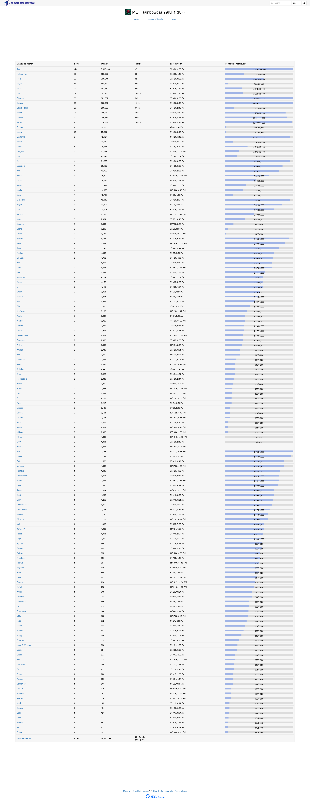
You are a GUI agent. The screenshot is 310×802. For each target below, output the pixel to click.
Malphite (20, 209)
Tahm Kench (22, 509)
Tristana (20, 98)
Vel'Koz (20, 214)
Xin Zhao (21, 557)
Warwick (20, 519)
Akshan (20, 698)
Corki (19, 267)
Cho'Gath (21, 664)
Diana (19, 654)
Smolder (20, 640)
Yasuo (19, 301)
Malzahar (21, 359)
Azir (18, 727)
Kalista (20, 296)
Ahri (18, 170)
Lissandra (21, 165)
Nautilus (20, 470)
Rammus (20, 340)
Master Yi (21, 136)
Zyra (18, 393)
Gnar (19, 717)
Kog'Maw (21, 311)
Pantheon (21, 630)
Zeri (18, 161)
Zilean (19, 383)
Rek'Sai (20, 562)
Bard (19, 495)
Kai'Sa (19, 141)
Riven (19, 436)
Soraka (20, 103)
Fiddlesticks (22, 378)
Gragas (20, 407)
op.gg (136, 19)
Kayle (19, 315)
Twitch (19, 233)
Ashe (19, 88)
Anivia (19, 345)
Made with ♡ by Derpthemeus (136, 791)
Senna (19, 732)
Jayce (19, 490)
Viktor (19, 625)
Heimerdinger (22, 335)
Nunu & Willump (24, 645)
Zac (18, 669)
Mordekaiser (22, 475)
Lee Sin (20, 688)
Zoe (18, 262)
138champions (24, 738)
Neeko (19, 190)
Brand (19, 388)
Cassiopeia (22, 601)
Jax (18, 659)
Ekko (19, 272)
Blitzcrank (21, 199)
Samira (20, 708)
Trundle (20, 417)
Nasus (19, 185)
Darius (19, 649)
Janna (19, 175)
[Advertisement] (155, 41)
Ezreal (19, 112)
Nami (19, 219)
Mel (18, 524)
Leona (19, 228)
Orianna (20, 224)
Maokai (20, 412)
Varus (19, 122)
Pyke (19, 403)
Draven (20, 456)
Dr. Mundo (21, 257)
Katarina (20, 693)
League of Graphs (155, 19)
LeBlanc (20, 596)
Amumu (20, 349)
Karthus (20, 253)
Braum (19, 291)
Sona (19, 194)
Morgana (20, 151)
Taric (19, 461)
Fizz (18, 398)
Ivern (19, 451)
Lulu (18, 156)
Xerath (19, 587)
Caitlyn (20, 117)
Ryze (19, 620)
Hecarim (20, 238)
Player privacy (181, 791)
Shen (19, 374)
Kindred (20, 320)
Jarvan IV (21, 528)
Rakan (19, 533)
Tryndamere (22, 611)
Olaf (18, 306)
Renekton (21, 722)
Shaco (19, 674)
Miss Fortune (22, 107)
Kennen (20, 678)
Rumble (20, 582)
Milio (19, 616)
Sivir (19, 441)
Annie (19, 591)
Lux (18, 93)
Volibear (20, 466)
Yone (19, 446)
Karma (19, 480)
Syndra (20, 543)
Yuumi (19, 132)
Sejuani (20, 548)
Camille (20, 325)
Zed (18, 606)
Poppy (19, 635)
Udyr (19, 538)
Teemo (20, 330)
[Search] (304, 3)
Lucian (20, 180)
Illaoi (19, 248)
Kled (19, 703)
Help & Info (158, 791)
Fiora (19, 78)
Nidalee (20, 432)
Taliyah (20, 553)
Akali (19, 364)
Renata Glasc (22, 504)
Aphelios (20, 369)
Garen (19, 577)
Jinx (18, 354)
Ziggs (19, 282)
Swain (19, 422)
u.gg (174, 19)
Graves (20, 514)
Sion (19, 572)
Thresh (20, 127)
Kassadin (21, 277)
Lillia (19, 485)
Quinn (19, 146)
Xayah (19, 204)
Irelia (19, 243)
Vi (18, 286)
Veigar (19, 427)
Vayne (19, 83)
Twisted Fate (22, 73)
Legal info (168, 791)
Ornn (19, 499)
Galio (19, 712)
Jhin (18, 69)
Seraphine (21, 683)
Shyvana (20, 567)
